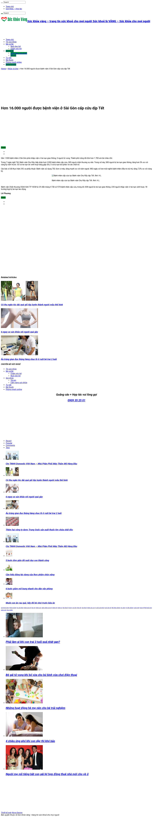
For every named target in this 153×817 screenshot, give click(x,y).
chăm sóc (38, 608)
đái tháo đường (116, 608)
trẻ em (70, 608)
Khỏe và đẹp (11, 64)
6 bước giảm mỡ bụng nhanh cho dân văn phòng (29, 588)
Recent (8, 441)
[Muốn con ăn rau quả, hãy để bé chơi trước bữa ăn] (9, 598)
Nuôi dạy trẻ (16, 46)
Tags (8, 448)
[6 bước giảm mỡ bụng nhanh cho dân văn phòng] (9, 584)
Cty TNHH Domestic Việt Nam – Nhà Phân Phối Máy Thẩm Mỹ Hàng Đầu (41, 463)
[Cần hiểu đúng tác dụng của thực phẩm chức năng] (9, 570)
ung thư (74, 608)
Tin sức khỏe (11, 42)
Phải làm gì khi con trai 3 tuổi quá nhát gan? (33, 642)
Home (3, 69)
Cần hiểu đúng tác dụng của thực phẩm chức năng (30, 574)
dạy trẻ (33, 608)
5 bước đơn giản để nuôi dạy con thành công (27, 560)
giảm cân (3, 610)
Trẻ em (13, 55)
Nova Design (17, 813)
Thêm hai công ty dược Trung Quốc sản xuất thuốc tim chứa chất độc (39, 529)
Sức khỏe (10, 51)
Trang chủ (10, 6)
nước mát (136, 608)
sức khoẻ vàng (5, 608)
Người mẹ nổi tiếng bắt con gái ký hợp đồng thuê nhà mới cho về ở (47, 774)
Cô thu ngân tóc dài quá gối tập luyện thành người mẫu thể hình (32, 304)
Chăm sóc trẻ (16, 49)
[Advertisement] (44, 30)
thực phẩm (10, 610)
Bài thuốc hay (148, 608)
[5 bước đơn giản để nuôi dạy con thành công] (9, 556)
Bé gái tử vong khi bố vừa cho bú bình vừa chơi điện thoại (41, 675)
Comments (10, 445)
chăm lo (60, 608)
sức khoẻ (84, 608)
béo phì (79, 608)
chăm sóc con (91, 608)
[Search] (2, 2)
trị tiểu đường (129, 608)
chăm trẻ (54, 608)
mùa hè (142, 608)
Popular (9, 443)
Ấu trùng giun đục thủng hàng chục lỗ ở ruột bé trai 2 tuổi (29, 359)
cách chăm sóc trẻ (47, 608)
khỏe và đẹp (12, 608)
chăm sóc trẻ (27, 608)
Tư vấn (8, 58)
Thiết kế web (6, 813)
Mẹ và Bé (10, 44)
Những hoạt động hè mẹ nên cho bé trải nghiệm (35, 708)
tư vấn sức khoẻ (99, 608)
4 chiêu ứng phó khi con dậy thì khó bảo (30, 741)
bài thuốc (65, 608)
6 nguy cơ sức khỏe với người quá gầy (19, 332)
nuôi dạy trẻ (108, 608)
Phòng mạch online (14, 62)
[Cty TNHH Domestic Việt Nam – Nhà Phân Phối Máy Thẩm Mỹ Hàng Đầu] (12, 541)
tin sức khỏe (20, 608)
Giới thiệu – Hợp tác (14, 9)
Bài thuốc (9, 60)
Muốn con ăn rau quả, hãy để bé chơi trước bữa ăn (30, 603)
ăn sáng (123, 608)
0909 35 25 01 (76, 400)
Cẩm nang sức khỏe (19, 53)
